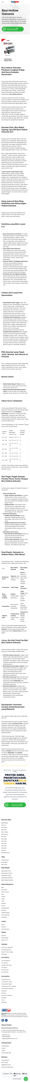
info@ (3, 1038)
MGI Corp (18, 1073)
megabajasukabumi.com (11, 1038)
